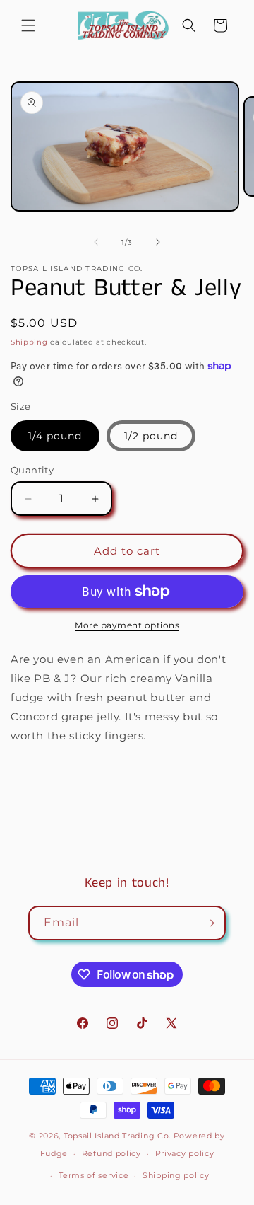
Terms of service (93, 1175)
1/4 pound (55, 435)
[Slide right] (158, 242)
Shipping (29, 342)
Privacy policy (184, 1153)
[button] (28, 25)
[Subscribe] (208, 923)
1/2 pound (151, 435)
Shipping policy (176, 1175)
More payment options (127, 625)
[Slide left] (95, 242)
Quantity (32, 469)
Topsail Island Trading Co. (117, 1136)
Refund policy (111, 1153)
